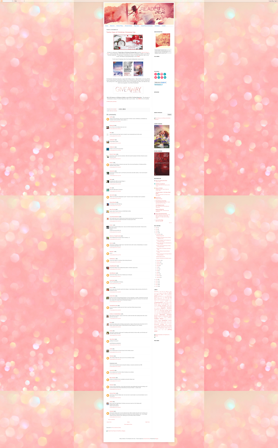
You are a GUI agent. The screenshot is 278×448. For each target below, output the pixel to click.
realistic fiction (158, 318)
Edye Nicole (112, 339)
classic (170, 301)
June (158, 268)
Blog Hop (111, 110)
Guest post (169, 305)
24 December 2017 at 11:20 (115, 417)
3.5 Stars (164, 293)
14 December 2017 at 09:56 (115, 262)
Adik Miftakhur (113, 273)
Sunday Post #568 (159, 198)
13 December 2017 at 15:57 (115, 247)
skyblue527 (112, 139)
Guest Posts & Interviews (147, 25)
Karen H (111, 287)
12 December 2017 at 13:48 (115, 150)
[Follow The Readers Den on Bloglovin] (160, 83)
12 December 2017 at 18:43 (115, 184)
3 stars (160, 293)
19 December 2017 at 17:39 (115, 352)
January (158, 277)
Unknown (112, 356)
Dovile (111, 330)
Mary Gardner (112, 377)
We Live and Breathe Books (161, 180)
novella (162, 313)
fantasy (159, 305)
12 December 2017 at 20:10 (115, 198)
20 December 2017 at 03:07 (115, 366)
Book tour (170, 298)
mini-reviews (162, 310)
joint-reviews (170, 309)
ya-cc (166, 329)
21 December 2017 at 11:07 (115, 380)
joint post (165, 309)
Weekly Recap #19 (160, 235)
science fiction (163, 321)
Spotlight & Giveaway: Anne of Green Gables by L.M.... (163, 238)
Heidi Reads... (112, 258)
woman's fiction (161, 329)
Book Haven (158, 197)
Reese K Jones (113, 154)
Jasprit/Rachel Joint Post (158, 309)
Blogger (156, 438)
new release (159, 313)
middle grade (156, 310)
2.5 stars (170, 291)
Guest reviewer (156, 306)
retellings (159, 320)
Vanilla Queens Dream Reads (166, 326)
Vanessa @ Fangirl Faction (115, 235)
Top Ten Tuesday (168, 325)
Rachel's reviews (166, 314)
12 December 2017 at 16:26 (115, 167)
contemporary (158, 302)
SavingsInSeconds (113, 305)
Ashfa (111, 348)
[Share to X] (122, 109)
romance (164, 320)
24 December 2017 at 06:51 (115, 407)
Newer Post (109, 422)
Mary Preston (112, 209)
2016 (157, 279)
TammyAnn (112, 171)
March (158, 274)
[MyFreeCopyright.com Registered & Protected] (163, 335)
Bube (111, 179)
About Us (112, 25)
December (159, 234)
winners (155, 329)
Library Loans (158, 181)
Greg (111, 322)
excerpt (155, 305)
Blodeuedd (112, 125)
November (159, 260)
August (158, 265)
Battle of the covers (161, 297)
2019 (157, 229)
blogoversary (159, 298)
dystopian (167, 303)
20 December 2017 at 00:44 (115, 359)
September (159, 263)
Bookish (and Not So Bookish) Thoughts (161, 299)
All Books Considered (160, 183)
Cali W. (111, 117)
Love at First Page (159, 220)
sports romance (168, 324)
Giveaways (157, 25)
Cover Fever (166, 302)
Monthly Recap (168, 310)
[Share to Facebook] (123, 109)
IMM (155, 308)
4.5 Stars (156, 294)
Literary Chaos (113, 393)
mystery (163, 311)
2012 (157, 286)
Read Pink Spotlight (163, 317)
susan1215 (112, 370)
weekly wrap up (168, 327)
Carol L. (111, 225)
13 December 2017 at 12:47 (115, 239)
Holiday (167, 306)
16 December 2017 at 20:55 (115, 292)
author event (164, 296)
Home (106, 25)
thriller (163, 325)
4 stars (169, 293)
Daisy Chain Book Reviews (161, 213)
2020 (157, 227)
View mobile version (128, 424)
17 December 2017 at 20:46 (115, 326)
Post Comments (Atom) (116, 427)
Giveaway (115, 110)
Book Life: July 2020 (159, 221)
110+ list (163, 291)
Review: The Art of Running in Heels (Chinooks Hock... (163, 246)
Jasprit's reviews (166, 308)
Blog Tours (136, 25)
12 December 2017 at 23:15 (115, 205)
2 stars (166, 291)
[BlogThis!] (121, 109)
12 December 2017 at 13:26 (115, 143)
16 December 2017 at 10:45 (115, 283)
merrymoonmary (146, 438)
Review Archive (128, 25)
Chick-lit (166, 301)
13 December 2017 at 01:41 (115, 212)
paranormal (166, 313)
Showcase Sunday (159, 324)
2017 (157, 232)
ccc (158, 301)
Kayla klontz (112, 280)
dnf (163, 303)
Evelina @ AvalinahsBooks (115, 313)
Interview (158, 308)
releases (155, 320)
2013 (157, 284)
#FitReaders (156, 291)
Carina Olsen (112, 295)
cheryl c (111, 162)
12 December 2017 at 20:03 (115, 191)
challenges (162, 301)
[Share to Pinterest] (125, 109)
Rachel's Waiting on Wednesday (161, 316)
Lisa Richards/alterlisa (114, 216)
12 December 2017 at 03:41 (115, 121)
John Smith (112, 195)
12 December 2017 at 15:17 (115, 158)
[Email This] (119, 109)
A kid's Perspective (168, 294)
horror (170, 306)
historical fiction (163, 306)
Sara (111, 187)
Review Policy (120, 25)
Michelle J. (112, 251)
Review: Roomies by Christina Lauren (163, 258)
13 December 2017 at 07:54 (115, 221)
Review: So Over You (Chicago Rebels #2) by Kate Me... (164, 254)
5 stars (161, 294)
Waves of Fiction (159, 188)
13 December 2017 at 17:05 (115, 254)
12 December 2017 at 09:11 (115, 128)
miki (110, 132)
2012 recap (156, 293)
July (157, 267)
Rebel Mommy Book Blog (161, 200)
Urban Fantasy (157, 326)
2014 (157, 282)
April (158, 272)
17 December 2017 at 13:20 (115, 318)
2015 (157, 281)
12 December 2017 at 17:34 (115, 175)
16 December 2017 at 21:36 (115, 301)
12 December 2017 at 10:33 (115, 135)
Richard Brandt (113, 202)
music (160, 311)
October (158, 262)
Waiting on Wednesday (159, 327)
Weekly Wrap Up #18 (160, 256)
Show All (170, 222)
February (158, 275)
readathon (170, 317)
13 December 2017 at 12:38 (115, 232)
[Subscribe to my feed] (165, 78)
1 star (160, 291)
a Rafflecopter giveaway (111, 101)
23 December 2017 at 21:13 (115, 389)
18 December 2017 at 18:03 (115, 335)
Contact (163, 25)
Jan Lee (111, 243)
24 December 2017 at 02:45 (115, 397)
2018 (157, 231)
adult (155, 296)
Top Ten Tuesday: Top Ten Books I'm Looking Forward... (163, 241)
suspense (160, 325)
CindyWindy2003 (113, 265)
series (168, 321)
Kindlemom (112, 147)
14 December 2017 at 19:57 (115, 269)
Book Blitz (165, 298)
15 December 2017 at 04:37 (115, 276)
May (157, 270)
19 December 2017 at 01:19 (115, 344)
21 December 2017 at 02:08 (115, 373)
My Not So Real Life (160, 209)
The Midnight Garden (160, 205)
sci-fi (159, 321)
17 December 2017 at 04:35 (115, 310)
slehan (111, 401)
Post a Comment (111, 419)
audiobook (160, 296)
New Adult (167, 311)
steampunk (156, 325)
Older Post (147, 422)
